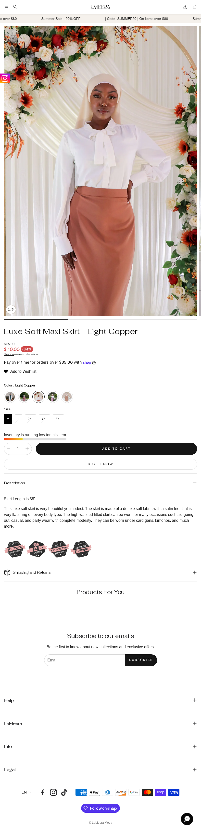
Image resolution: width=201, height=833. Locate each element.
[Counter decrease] (8, 448)
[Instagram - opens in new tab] (53, 792)
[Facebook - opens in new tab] (42, 792)
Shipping (9, 354)
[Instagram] (5, 78)
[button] (6, 6)
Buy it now (100, 464)
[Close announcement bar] (196, 17)
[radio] (10, 397)
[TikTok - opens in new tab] (64, 792)
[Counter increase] (27, 448)
